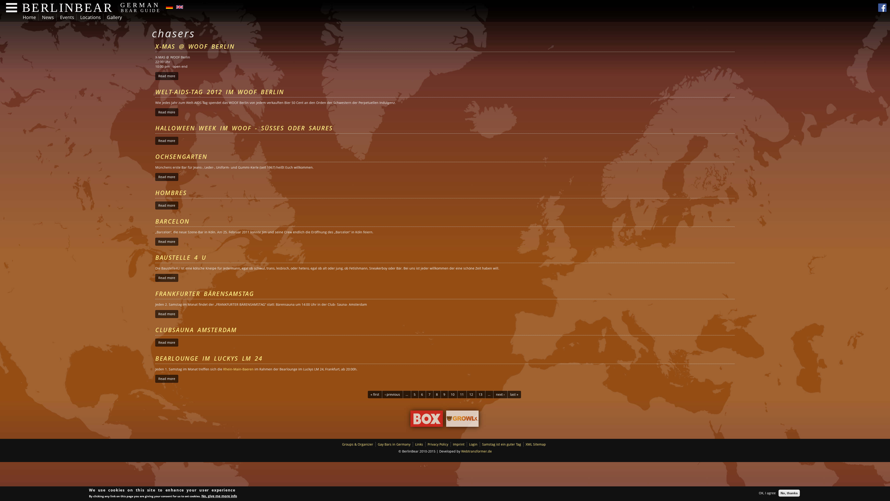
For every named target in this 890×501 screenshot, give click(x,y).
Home (29, 17)
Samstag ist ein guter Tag (501, 444)
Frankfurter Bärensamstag (204, 293)
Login (473, 444)
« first (375, 394)
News (48, 17)
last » (514, 394)
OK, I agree (767, 493)
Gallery (114, 17)
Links (419, 444)
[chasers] (169, 6)
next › (500, 394)
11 (462, 394)
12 (471, 394)
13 (480, 394)
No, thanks (789, 493)
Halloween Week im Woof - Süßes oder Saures (244, 128)
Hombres (171, 193)
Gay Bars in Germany (394, 444)
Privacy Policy (438, 444)
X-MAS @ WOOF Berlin (195, 46)
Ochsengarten (181, 156)
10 (453, 394)
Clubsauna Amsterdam (196, 330)
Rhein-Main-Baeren (238, 369)
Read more (168, 76)
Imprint (458, 444)
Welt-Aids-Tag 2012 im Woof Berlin (219, 92)
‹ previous (392, 394)
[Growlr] (462, 420)
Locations (90, 17)
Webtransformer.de (476, 451)
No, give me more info (219, 496)
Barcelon (172, 221)
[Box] (426, 420)
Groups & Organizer (357, 444)
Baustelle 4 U (181, 257)
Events (67, 17)
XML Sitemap (536, 444)
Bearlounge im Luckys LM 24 (209, 358)
